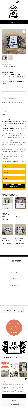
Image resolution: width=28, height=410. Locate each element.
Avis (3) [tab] (3, 114)
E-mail (5, 178)
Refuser (14, 400)
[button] (25, 378)
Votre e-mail (14, 272)
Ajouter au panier (12, 98)
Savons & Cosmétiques (7, 64)
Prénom (5, 172)
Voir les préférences (14, 404)
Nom (4, 166)
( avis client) (11, 69)
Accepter (14, 396)
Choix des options (20, 216)
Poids (3, 89)
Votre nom (14, 265)
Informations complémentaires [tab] (9, 111)
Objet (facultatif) (14, 278)
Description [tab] (4, 109)
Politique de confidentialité (14, 407)
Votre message (14, 285)
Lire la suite (5, 219)
